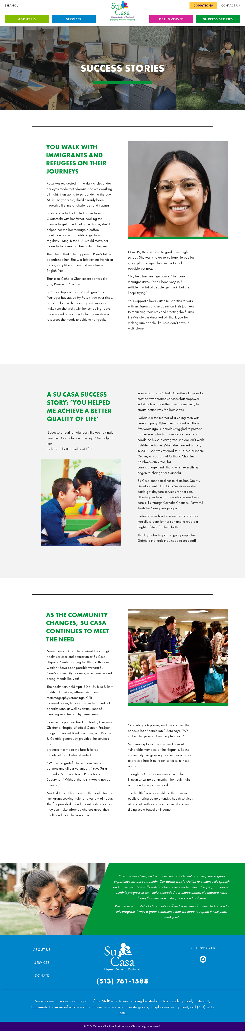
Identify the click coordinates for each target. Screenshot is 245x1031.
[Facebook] (203, 959)
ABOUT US (41, 949)
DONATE (42, 975)
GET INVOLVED (203, 948)
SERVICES (42, 962)
